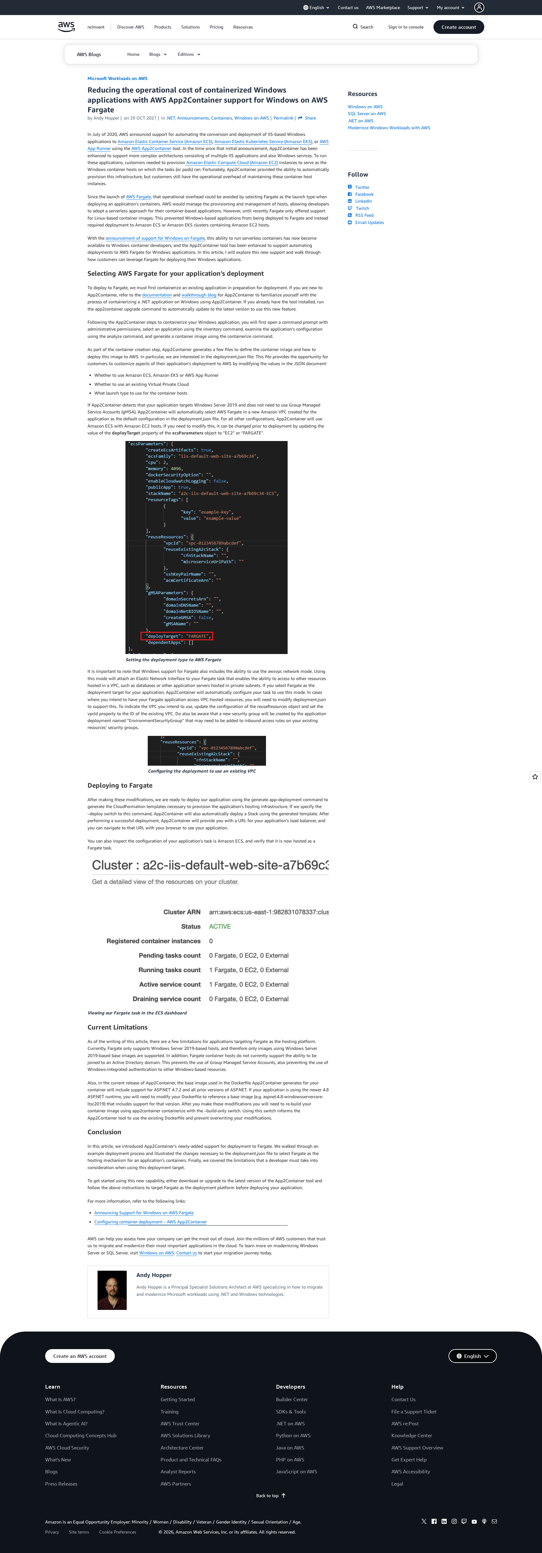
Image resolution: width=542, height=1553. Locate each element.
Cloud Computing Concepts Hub (80, 1435)
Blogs (51, 1471)
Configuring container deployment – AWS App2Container (150, 1221)
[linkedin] (444, 1522)
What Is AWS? (60, 1399)
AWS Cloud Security (67, 1447)
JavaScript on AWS (296, 1471)
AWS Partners (176, 1484)
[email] (494, 1522)
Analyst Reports (178, 1471)
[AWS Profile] (479, 8)
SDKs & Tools (291, 1411)
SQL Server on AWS (367, 113)
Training (169, 1411)
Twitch (361, 208)
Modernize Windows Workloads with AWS (389, 127)
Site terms (79, 1531)
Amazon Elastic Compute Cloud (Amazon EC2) (231, 162)
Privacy (52, 1531)
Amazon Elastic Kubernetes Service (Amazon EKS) (263, 141)
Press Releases (61, 1484)
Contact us (186, 1252)
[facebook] (434, 1522)
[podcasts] (484, 1522)
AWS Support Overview (417, 1447)
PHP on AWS (290, 1459)
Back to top (267, 1495)
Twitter (361, 187)
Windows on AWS (156, 1252)
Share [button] (310, 117)
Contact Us (403, 1399)
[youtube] (474, 1522)
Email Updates (368, 222)
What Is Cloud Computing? (74, 1411)
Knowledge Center (411, 1435)
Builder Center (292, 1399)
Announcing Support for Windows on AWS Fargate (144, 1212)
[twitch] (464, 1522)
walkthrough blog (199, 294)
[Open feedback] (535, 776)
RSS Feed (363, 215)
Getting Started (178, 1399)
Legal (397, 1484)
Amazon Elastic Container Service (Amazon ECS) (165, 141)
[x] (424, 1522)
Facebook (363, 194)
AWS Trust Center (180, 1423)
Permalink (283, 117)
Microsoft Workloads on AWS (117, 78)
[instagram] (454, 1522)
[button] (130, 27)
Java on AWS (290, 1447)
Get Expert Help (409, 1459)
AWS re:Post (405, 1423)
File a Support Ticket (414, 1411)
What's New (58, 1459)
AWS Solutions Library (185, 1435)
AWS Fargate (138, 196)
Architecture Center (182, 1447)
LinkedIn (362, 201)
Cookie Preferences (117, 1531)
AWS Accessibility (410, 1471)
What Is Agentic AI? (66, 1423)
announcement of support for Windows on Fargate (155, 238)
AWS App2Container (151, 148)
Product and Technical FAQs (191, 1459)
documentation (157, 294)
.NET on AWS (361, 120)
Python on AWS (293, 1435)
